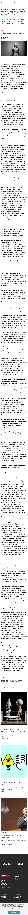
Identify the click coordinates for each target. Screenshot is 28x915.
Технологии (4, 884)
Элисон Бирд (4, 37)
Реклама (16, 876)
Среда (3, 886)
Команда (3, 883)
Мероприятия (18, 879)
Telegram (3, 896)
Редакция (16, 878)
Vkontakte (3, 897)
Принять (14, 912)
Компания (3, 881)
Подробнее (22, 909)
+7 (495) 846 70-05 (19, 896)
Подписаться (5, 875)
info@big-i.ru (17, 897)
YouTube (3, 899)
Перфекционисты (6, 887)
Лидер (3, 880)
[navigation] (7, 881)
